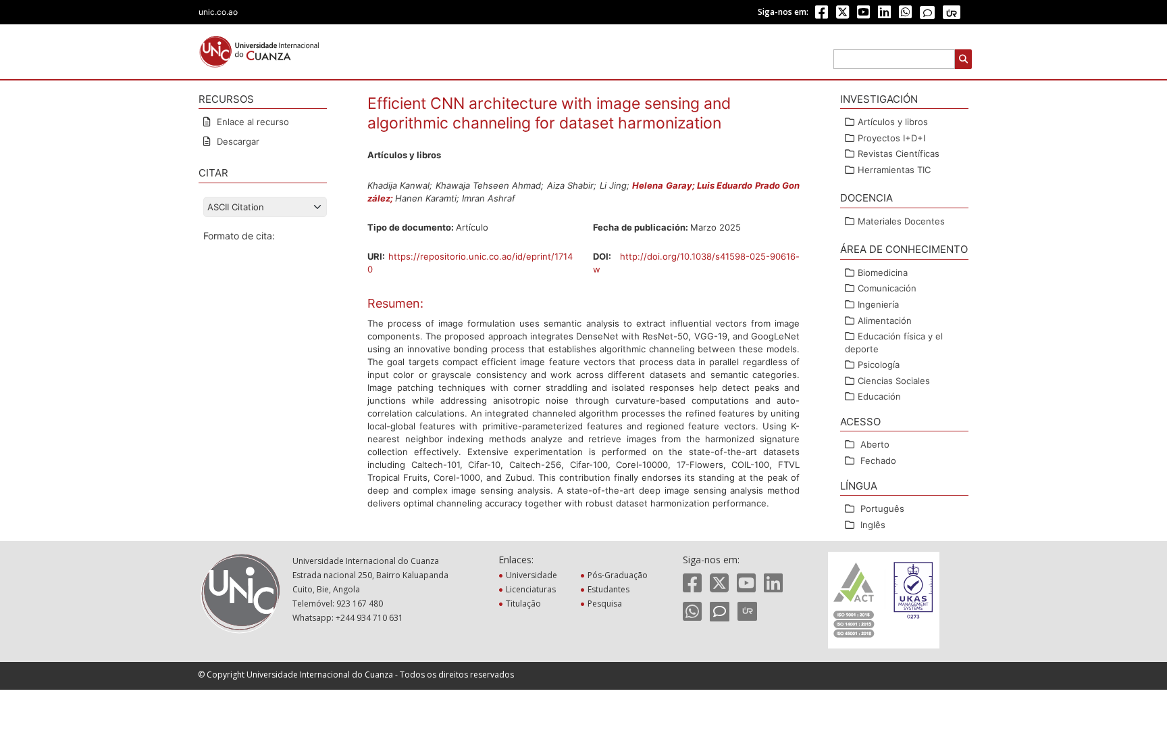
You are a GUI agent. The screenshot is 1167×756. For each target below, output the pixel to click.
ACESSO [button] (860, 421)
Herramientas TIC (894, 169)
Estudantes (609, 589)
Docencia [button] (866, 197)
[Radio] (951, 12)
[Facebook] (821, 14)
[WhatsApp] (905, 14)
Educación (879, 396)
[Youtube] (863, 14)
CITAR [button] (213, 172)
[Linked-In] (884, 14)
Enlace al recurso (251, 121)
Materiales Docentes (901, 221)
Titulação (525, 603)
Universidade (533, 575)
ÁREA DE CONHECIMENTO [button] (904, 249)
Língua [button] (858, 485)
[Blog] (927, 13)
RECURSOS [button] (226, 99)
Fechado (878, 460)
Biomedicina (883, 272)
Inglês (872, 524)
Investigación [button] (879, 99)
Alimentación (885, 320)
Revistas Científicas (898, 153)
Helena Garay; (664, 185)
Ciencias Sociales (894, 380)
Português (882, 508)
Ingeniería (878, 304)
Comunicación (887, 288)
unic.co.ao (218, 12)
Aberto (874, 444)
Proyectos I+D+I (891, 138)
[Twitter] (842, 14)
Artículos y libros (893, 121)
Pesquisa (606, 603)
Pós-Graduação (619, 575)
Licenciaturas (532, 589)
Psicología (879, 364)
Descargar (236, 141)
